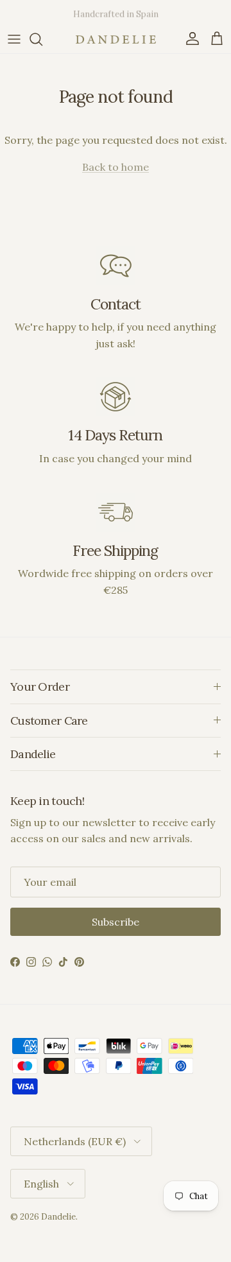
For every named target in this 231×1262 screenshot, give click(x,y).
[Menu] (14, 39)
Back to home (115, 166)
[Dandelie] (116, 39)
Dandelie (58, 1216)
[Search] (42, 39)
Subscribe (115, 921)
